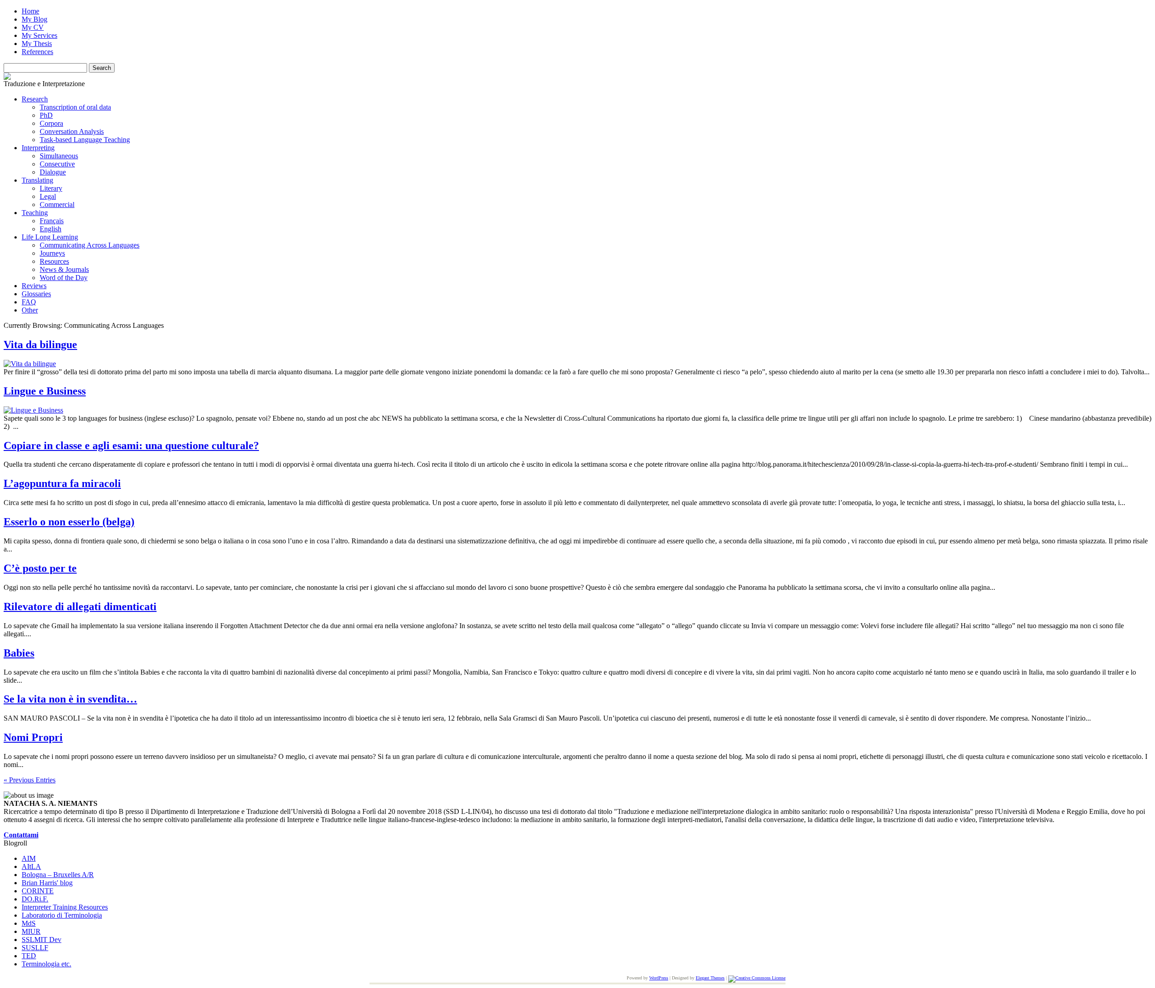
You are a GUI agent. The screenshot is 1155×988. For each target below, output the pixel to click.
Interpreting (38, 148)
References (37, 51)
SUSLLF (35, 947)
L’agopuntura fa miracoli (62, 483)
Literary (51, 188)
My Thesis (37, 43)
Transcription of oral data (75, 107)
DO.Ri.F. (35, 899)
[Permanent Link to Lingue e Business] (33, 410)
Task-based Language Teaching (85, 139)
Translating (37, 180)
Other (30, 310)
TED (29, 956)
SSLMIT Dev (41, 939)
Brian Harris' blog (47, 883)
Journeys (52, 253)
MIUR (31, 931)
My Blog (34, 19)
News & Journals (64, 269)
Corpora (51, 123)
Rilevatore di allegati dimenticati (80, 606)
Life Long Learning (50, 237)
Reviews (34, 286)
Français (52, 221)
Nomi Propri (33, 737)
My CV (33, 27)
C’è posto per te (40, 568)
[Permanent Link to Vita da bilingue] (30, 364)
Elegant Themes (710, 977)
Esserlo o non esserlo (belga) (69, 522)
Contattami (21, 835)
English (50, 229)
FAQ (29, 302)
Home (30, 11)
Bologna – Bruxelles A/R (58, 874)
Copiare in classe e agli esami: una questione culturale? (131, 445)
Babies (19, 653)
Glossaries (36, 294)
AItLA (31, 866)
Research (35, 99)
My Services (39, 35)
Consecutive (57, 164)
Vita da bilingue (40, 344)
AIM (29, 858)
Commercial (57, 204)
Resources (54, 261)
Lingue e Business (45, 391)
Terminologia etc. (46, 964)
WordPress (658, 977)
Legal (48, 196)
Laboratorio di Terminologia (62, 915)
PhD (46, 115)
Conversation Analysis (72, 131)
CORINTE (38, 891)
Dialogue (53, 172)
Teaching (35, 212)
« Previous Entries (29, 780)
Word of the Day (64, 277)
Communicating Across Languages (89, 245)
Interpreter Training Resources (65, 907)
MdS (29, 923)
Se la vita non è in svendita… (70, 699)
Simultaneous (59, 156)
